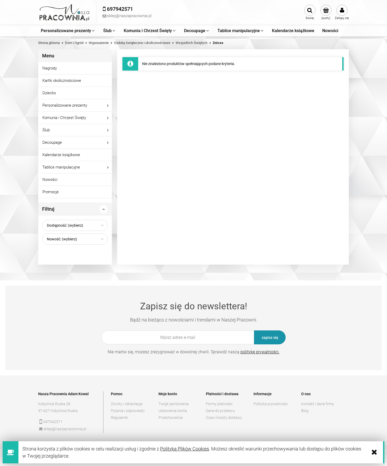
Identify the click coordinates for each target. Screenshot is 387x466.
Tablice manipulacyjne (61, 167)
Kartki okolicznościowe (61, 80)
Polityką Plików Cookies (184, 449)
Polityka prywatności (271, 404)
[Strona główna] (64, 12)
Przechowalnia (170, 417)
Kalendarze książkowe (61, 154)
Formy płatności (219, 404)
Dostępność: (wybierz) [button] (65, 225)
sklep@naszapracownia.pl (64, 429)
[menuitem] (68, 30)
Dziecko (49, 93)
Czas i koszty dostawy (224, 417)
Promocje (50, 192)
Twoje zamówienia (173, 404)
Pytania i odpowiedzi (128, 411)
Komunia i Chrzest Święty (64, 117)
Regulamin (119, 417)
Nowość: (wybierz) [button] (62, 239)
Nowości (49, 179)
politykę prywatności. (260, 351)
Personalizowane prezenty (64, 105)
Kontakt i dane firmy (317, 404)
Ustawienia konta (172, 411)
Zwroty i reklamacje (126, 404)
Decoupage (52, 142)
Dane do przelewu (220, 411)
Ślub (46, 130)
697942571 (52, 422)
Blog (305, 411)
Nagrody (49, 68)
